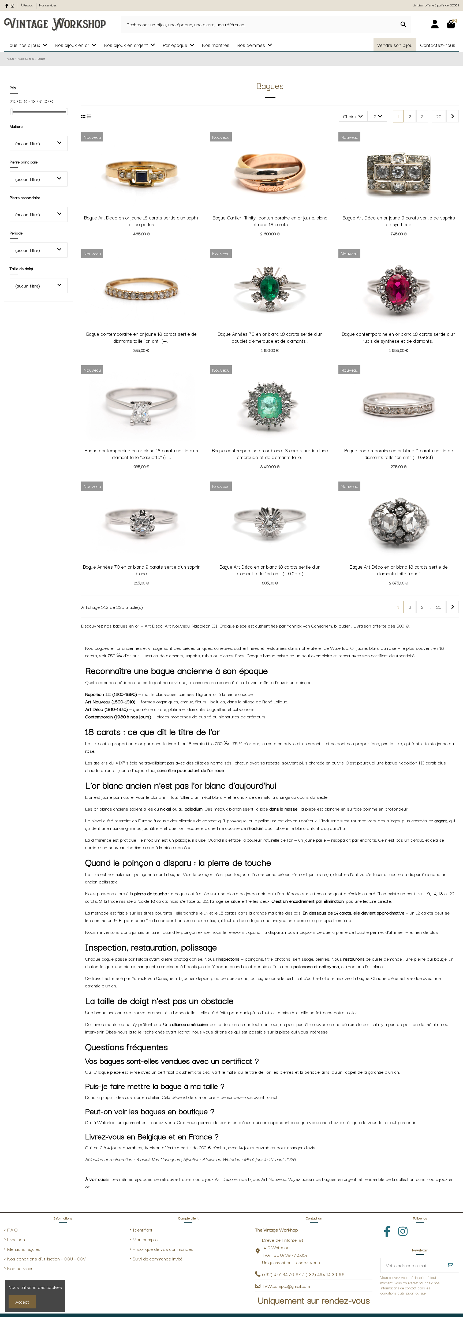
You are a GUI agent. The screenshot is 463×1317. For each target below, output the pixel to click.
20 (438, 116)
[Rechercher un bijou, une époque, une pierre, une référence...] (403, 24)
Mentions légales (23, 1248)
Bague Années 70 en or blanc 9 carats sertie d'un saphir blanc (141, 570)
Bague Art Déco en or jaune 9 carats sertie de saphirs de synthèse (398, 221)
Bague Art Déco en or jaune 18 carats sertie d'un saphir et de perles (141, 221)
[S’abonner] (451, 1265)
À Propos (27, 5)
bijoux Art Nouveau (267, 1178)
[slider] (11, 111)
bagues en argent (339, 1178)
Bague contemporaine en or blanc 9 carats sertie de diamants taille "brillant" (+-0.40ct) (398, 453)
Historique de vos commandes (163, 1248)
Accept (22, 1301)
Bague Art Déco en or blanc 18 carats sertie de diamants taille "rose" (399, 570)
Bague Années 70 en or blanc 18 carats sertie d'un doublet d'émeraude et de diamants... (270, 337)
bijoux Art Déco (217, 1178)
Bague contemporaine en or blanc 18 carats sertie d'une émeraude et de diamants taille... (270, 453)
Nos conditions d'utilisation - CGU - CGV (46, 1258)
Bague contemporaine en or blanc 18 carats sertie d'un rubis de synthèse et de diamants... (398, 337)
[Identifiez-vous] (435, 24)
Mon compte (145, 1239)
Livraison (16, 1239)
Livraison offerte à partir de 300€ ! (435, 5)
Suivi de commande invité (157, 1258)
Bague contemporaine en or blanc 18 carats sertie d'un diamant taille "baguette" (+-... (141, 453)
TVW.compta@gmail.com (286, 1285)
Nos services (48, 5)
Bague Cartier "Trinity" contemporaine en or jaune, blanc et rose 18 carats (270, 221)
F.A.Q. (12, 1229)
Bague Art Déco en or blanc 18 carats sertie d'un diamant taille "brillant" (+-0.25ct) (269, 570)
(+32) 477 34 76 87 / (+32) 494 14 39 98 (303, 1274)
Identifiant (142, 1229)
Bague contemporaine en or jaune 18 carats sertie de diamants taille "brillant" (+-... (141, 337)
